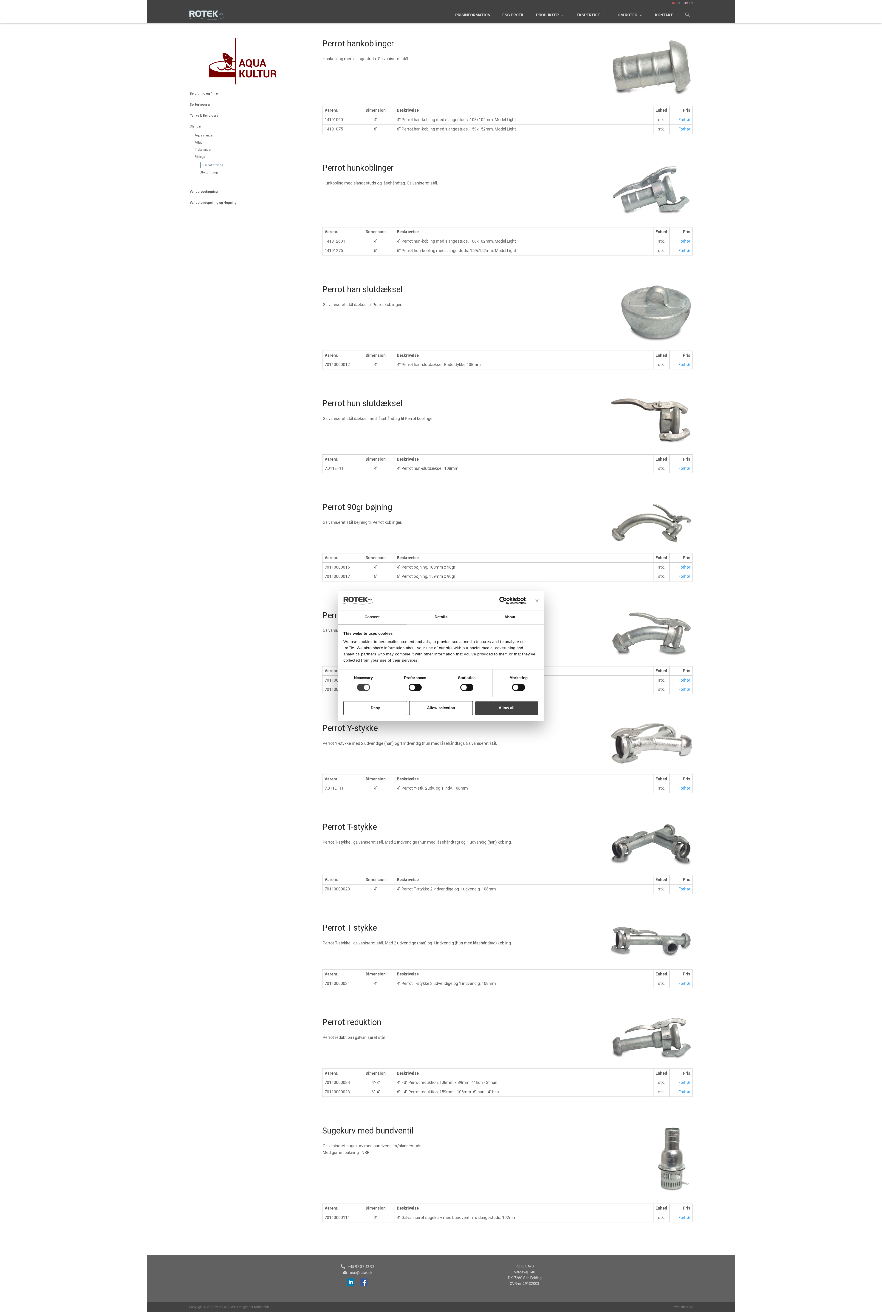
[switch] (415, 687)
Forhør (684, 119)
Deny (375, 708)
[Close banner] (537, 600)
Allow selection (441, 708)
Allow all (506, 708)
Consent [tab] (372, 617)
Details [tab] (441, 617)
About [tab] (510, 617)
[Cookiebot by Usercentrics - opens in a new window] (506, 600)
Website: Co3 (683, 1307)
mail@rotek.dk (361, 1272)
